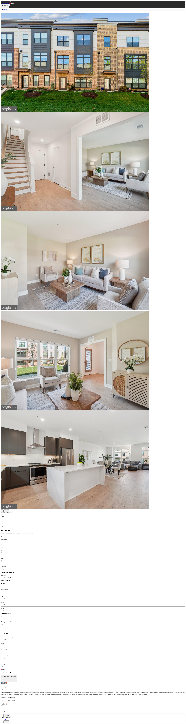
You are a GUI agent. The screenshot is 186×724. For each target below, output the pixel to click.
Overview (5, 9)
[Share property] (7, 511)
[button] (93, 62)
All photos (3, 512)
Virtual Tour (9, 512)
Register (6, 6)
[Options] (2, 511)
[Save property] (4, 511)
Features (5, 10)
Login (2, 6)
